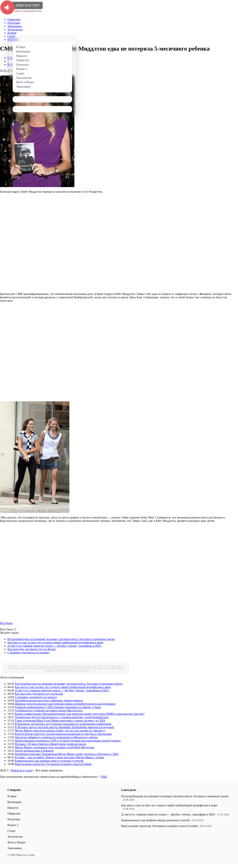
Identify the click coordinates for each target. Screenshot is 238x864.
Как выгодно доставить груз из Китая (31, 649)
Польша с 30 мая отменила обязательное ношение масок (50, 744)
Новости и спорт (22, 770)
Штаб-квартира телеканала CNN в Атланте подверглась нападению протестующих (68, 740)
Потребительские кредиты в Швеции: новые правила (49, 700)
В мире (12, 796)
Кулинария (14, 802)
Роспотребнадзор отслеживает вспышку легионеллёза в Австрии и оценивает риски (61, 639)
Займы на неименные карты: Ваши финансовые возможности (83, 669)
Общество (13, 813)
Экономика (14, 848)
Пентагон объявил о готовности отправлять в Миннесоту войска (56, 737)
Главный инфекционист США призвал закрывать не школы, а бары (58, 707)
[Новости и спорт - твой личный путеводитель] (21, 13)
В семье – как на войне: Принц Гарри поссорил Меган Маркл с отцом (59, 757)
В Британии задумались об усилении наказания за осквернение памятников (63, 723)
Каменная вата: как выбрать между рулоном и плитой (33, 666)
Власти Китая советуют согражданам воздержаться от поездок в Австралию (63, 733)
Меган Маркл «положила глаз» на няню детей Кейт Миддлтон (54, 747)
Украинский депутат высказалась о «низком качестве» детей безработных (62, 717)
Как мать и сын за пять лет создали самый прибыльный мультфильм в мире (55, 642)
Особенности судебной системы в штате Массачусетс (49, 710)
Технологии (15, 836)
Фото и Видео (16, 842)
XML (104, 776)
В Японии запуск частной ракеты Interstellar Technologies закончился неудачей (64, 727)
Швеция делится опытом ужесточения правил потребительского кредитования (65, 703)
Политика (13, 819)
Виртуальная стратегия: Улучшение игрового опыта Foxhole (84, 666)
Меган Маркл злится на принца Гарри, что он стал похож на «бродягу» (60, 730)
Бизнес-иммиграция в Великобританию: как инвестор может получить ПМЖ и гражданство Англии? (79, 713)
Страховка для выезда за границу (28, 652)
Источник (6, 623)
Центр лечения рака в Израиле (34, 750)
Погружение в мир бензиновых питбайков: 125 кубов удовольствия (84, 668)
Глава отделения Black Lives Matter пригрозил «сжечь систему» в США (60, 720)
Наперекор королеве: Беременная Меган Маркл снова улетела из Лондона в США (67, 754)
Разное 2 (12, 825)
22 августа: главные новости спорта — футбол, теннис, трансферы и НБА (54, 645)
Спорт (11, 830)
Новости (12, 807)
